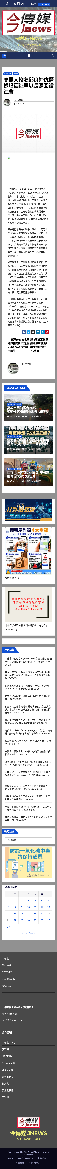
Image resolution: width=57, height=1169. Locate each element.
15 (15, 914)
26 (42, 920)
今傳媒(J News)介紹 (25, 1158)
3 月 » (32, 933)
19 (42, 914)
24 (28, 920)
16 (22, 914)
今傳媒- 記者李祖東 (33, 417)
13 (48, 907)
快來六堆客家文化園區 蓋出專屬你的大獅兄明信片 (28, 474)
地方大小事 (11, 404)
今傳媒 (20, 100)
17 (28, 914)
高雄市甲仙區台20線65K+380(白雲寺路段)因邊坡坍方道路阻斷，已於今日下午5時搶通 (28, 413)
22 (15, 920)
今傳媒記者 (19, 1163)
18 (35, 914)
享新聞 (5, 1097)
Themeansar (28, 1155)
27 (48, 920)
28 (8, 927)
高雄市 (16, 73)
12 (42, 907)
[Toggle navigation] (29, 56)
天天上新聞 (7, 1077)
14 (8, 914)
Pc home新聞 (8, 1063)
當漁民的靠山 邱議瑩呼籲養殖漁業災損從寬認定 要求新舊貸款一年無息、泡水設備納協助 (28, 445)
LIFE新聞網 (8, 1056)
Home (10, 1158)
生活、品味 (7, 73)
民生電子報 (7, 1090)
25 (35, 920)
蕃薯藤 (5, 1049)
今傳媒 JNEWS (28, 38)
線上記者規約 (34, 1163)
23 (22, 920)
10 (28, 907)
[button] (53, 55)
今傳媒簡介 (42, 1158)
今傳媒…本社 (8, 1042)
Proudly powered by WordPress (20, 1152)
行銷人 (5, 1083)
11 (35, 907)
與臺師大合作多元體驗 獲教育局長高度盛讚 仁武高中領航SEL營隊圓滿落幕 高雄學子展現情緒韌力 (28, 709)
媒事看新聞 (7, 1070)
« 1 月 (25, 933)
